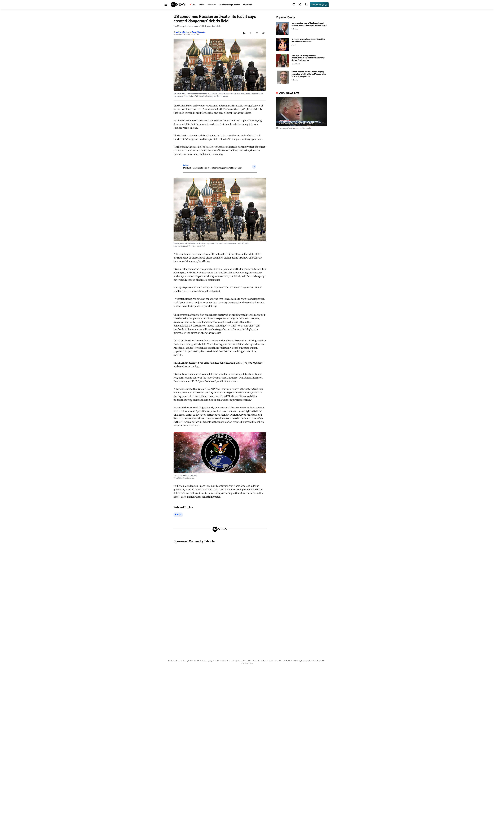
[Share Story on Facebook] (244, 33)
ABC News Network (175, 661)
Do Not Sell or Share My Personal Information (300, 661)
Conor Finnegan (198, 32)
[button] (166, 4)
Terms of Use (278, 661)
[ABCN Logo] (178, 4)
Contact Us (321, 661)
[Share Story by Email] (257, 33)
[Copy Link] (263, 33)
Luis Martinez (181, 32)
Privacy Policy (188, 661)
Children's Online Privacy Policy (226, 661)
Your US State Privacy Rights (204, 661)
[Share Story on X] (250, 33)
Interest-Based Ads (245, 661)
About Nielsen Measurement (263, 661)
